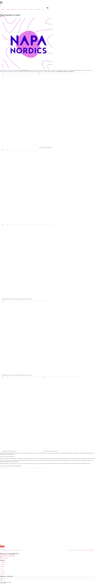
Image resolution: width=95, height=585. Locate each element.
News (8, 9)
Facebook (3, 562)
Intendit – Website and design (5, 582)
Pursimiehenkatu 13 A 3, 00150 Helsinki (7, 554)
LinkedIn (2, 571)
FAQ (43, 9)
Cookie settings (3, 583)
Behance (2, 566)
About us (25, 9)
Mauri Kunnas (13, 9)
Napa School (31, 9)
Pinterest (2, 573)
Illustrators (3, 9)
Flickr (2, 568)
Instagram (3, 564)
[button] (1, 546)
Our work (19, 9)
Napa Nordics (38, 9)
